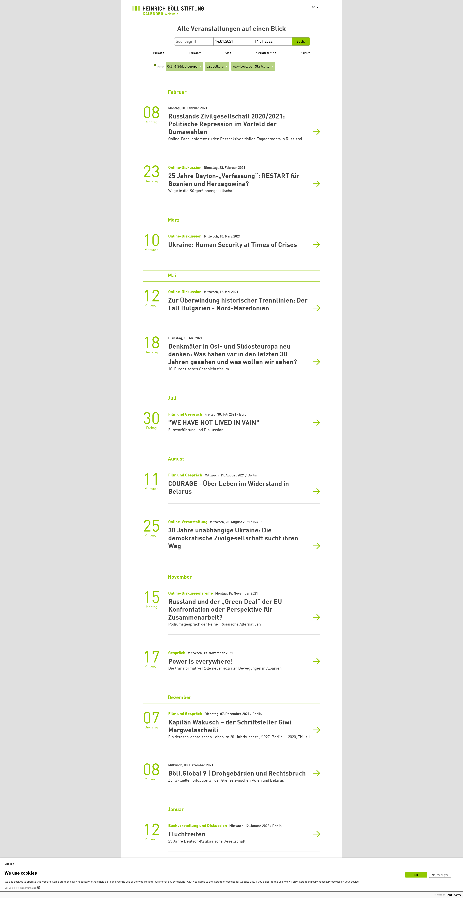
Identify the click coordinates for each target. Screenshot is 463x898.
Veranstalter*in (265, 53)
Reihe (304, 53)
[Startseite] (168, 11)
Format (157, 53)
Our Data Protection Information (21, 887)
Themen (194, 53)
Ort (227, 53)
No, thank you (440, 874)
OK (416, 874)
